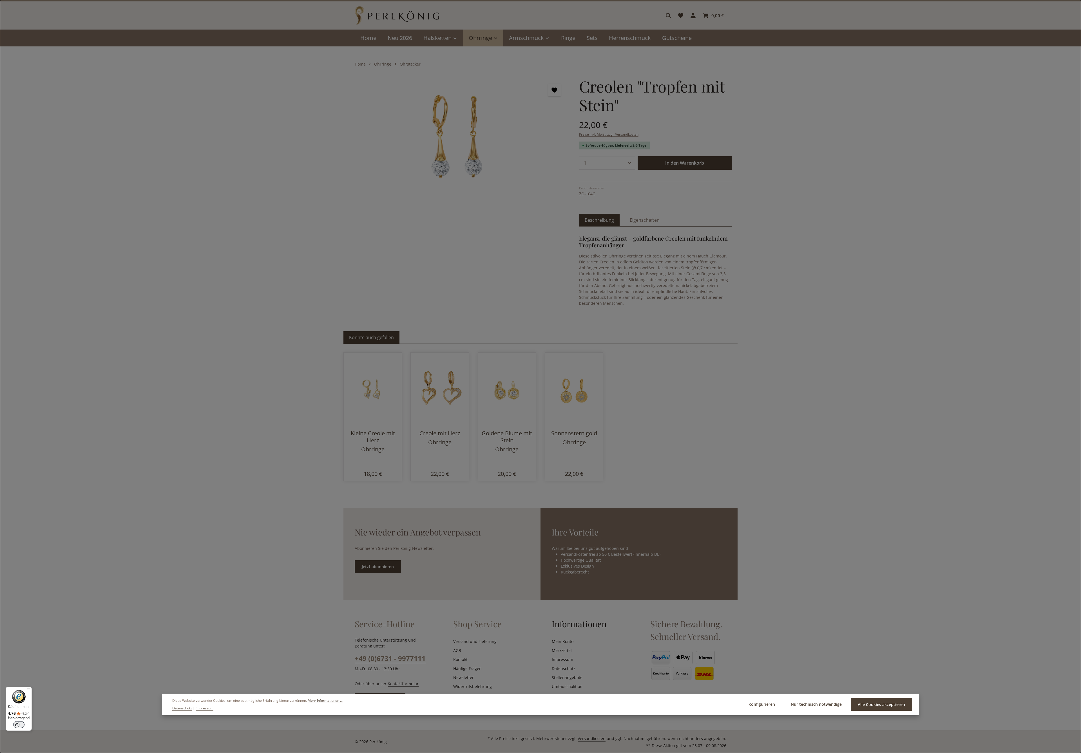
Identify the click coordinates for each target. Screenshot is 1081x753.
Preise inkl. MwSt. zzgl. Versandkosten (608, 134)
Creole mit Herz (439, 433)
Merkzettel (562, 650)
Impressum (562, 659)
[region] (458, 137)
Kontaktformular (403, 683)
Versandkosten (592, 738)
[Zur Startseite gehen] (397, 15)
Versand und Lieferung (475, 641)
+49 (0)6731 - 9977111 (390, 658)
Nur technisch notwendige (816, 704)
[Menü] (28, 690)
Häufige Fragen (467, 668)
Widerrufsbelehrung (472, 686)
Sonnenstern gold (574, 433)
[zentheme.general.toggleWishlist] (554, 90)
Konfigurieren (762, 704)
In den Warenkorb (684, 163)
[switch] (18, 724)
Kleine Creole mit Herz (373, 437)
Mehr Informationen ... (325, 700)
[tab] (599, 220)
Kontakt (460, 659)
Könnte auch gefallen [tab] (371, 337)
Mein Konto (562, 641)
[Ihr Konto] (693, 15)
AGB (457, 650)
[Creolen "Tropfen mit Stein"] (458, 137)
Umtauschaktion (567, 686)
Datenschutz (563, 668)
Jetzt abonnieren (378, 566)
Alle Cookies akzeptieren (881, 704)
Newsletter (463, 677)
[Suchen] (668, 15)
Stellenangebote (567, 677)
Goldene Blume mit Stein (507, 437)
